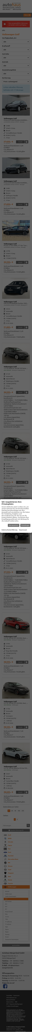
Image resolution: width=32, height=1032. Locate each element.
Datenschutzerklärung (9, 530)
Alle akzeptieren (13, 525)
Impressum (23, 530)
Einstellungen (25, 525)
